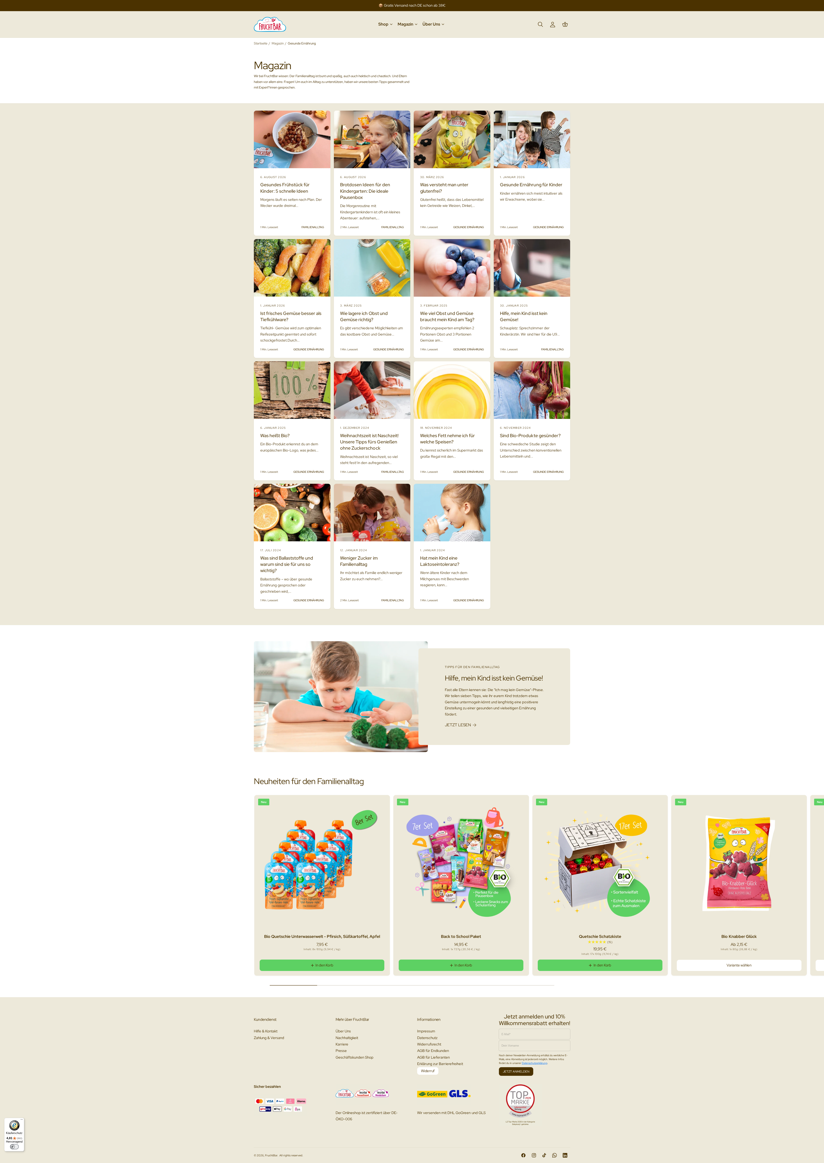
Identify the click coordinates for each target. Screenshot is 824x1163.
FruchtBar (271, 1155)
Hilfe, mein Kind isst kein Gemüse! (523, 316)
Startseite (260, 43)
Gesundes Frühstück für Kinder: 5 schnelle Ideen (285, 188)
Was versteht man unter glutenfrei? (444, 188)
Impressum (426, 1031)
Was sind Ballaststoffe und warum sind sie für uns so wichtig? (286, 564)
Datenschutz (427, 1037)
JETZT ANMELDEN (516, 1071)
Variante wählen (739, 965)
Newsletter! (441, 5)
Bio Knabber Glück (738, 936)
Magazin (278, 43)
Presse (341, 1050)
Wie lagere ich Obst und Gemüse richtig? (364, 316)
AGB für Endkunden (433, 1050)
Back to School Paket (461, 936)
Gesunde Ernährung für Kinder (531, 185)
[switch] (14, 1146)
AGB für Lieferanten (433, 1057)
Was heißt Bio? (275, 435)
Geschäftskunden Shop (354, 1057)
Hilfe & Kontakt (265, 1031)
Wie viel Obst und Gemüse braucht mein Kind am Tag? (447, 316)
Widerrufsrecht (429, 1044)
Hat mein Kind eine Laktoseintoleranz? (439, 561)
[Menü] (21, 1120)
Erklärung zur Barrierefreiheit (440, 1063)
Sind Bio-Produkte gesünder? (530, 435)
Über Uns (343, 1031)
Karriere (342, 1044)
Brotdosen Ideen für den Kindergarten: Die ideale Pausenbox (365, 191)
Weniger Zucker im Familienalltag (358, 561)
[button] (385, 24)
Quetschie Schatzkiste (600, 936)
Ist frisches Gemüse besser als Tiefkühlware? (291, 316)
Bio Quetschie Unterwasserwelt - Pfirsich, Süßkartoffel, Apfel (322, 936)
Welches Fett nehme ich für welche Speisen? (447, 439)
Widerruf (428, 1070)
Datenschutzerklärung (534, 1063)
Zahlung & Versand (269, 1037)
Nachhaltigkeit (347, 1037)
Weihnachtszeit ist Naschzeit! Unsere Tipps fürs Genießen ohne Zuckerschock (369, 442)
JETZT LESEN (458, 724)
